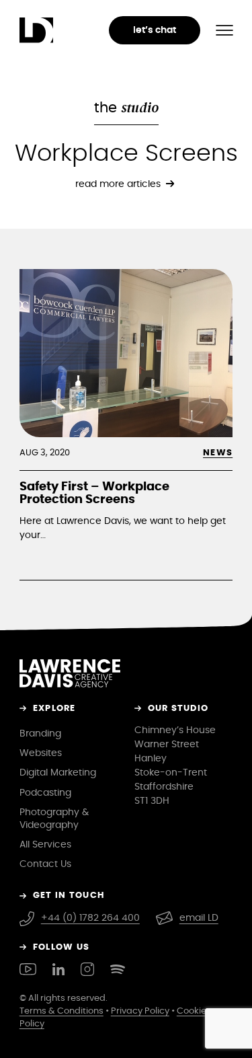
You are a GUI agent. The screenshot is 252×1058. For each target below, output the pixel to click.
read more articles (118, 184)
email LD (198, 918)
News (218, 453)
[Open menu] (224, 30)
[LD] (36, 30)
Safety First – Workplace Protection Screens (94, 493)
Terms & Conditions (61, 1011)
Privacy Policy (140, 1011)
